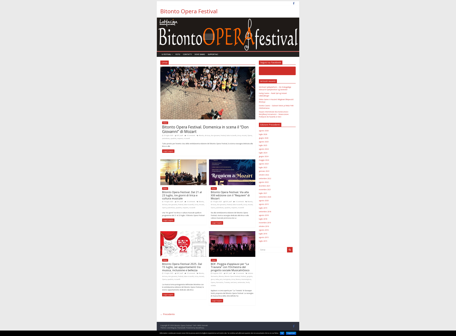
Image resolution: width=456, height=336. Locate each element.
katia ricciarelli (231, 135)
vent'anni (233, 282)
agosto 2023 (264, 164)
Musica (238, 279)
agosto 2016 (264, 230)
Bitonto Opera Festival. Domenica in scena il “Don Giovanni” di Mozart (205, 129)
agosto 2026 (264, 130)
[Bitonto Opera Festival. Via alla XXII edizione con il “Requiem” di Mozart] (232, 161)
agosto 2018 (264, 215)
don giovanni (215, 135)
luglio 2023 (263, 167)
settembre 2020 (265, 197)
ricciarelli (187, 138)
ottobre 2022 (264, 175)
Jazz (221, 279)
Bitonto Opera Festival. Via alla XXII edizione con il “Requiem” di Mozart (230, 195)
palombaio (166, 138)
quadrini (173, 138)
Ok (282, 333)
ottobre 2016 (264, 226)
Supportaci (213, 54)
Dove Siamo (200, 54)
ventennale (241, 282)
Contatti (187, 54)
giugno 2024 (263, 156)
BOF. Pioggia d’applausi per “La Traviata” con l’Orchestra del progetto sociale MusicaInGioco (230, 267)
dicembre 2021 (264, 186)
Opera (249, 135)
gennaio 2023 (264, 171)
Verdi (247, 282)
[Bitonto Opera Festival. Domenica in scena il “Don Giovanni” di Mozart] (207, 68)
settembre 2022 (265, 178)
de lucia (207, 135)
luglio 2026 (263, 134)
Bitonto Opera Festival (189, 11)
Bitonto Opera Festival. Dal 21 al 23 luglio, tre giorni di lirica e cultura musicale (182, 195)
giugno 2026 (263, 138)
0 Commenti (191, 135)
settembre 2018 (265, 211)
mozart (244, 135)
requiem (180, 138)
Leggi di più (291, 333)
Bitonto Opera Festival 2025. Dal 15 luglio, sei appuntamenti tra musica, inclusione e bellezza (182, 267)
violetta (213, 285)
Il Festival (166, 54)
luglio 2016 (263, 234)
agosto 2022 (264, 182)
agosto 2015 (264, 237)
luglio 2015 (263, 241)
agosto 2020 (264, 200)
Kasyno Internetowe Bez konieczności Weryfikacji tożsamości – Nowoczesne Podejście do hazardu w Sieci (274, 114)
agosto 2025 (264, 142)
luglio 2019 (263, 208)
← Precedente (167, 314)
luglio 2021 (263, 193)
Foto (178, 54)
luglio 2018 (263, 219)
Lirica (239, 135)
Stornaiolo (219, 282)
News (165, 123)
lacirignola (226, 279)
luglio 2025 (263, 145)
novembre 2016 (265, 222)
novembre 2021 (265, 189)
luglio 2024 (263, 153)
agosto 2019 (264, 204)
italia (217, 279)
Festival (223, 135)
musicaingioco (246, 279)
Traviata (227, 282)
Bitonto (201, 135)
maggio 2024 (264, 160)
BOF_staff (180, 135)
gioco (213, 279)
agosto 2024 (264, 149)
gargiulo (249, 276)
